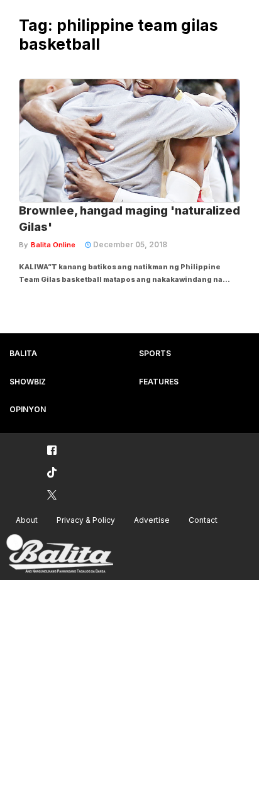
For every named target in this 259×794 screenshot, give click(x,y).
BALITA (23, 353)
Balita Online (53, 244)
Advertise (152, 520)
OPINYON (27, 409)
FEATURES (159, 381)
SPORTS (155, 353)
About (27, 520)
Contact (203, 520)
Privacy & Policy (86, 520)
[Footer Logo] (59, 554)
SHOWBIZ (27, 381)
